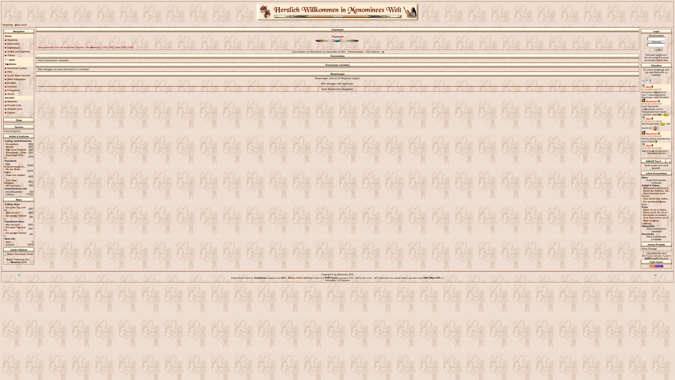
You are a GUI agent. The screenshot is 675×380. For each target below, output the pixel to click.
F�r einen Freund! (16, 149)
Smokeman (260, 278)
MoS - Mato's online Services (297, 278)
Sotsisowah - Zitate (16, 152)
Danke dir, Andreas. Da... (656, 190)
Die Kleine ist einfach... (655, 215)
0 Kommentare (356, 51)
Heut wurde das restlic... (656, 198)
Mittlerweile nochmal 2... (656, 188)
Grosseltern (12, 144)
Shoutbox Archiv (656, 153)
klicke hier (662, 60)
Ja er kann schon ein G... (656, 217)
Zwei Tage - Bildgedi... (11, 181)
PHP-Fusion (331, 278)
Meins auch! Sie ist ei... (656, 212)
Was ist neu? (13, 212)
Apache (10, 146)
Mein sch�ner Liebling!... (650, 222)
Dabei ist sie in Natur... (655, 209)
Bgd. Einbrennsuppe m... (15, 165)
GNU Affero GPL (432, 278)
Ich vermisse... (14, 185)
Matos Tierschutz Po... (19, 259)
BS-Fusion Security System (656, 256)
